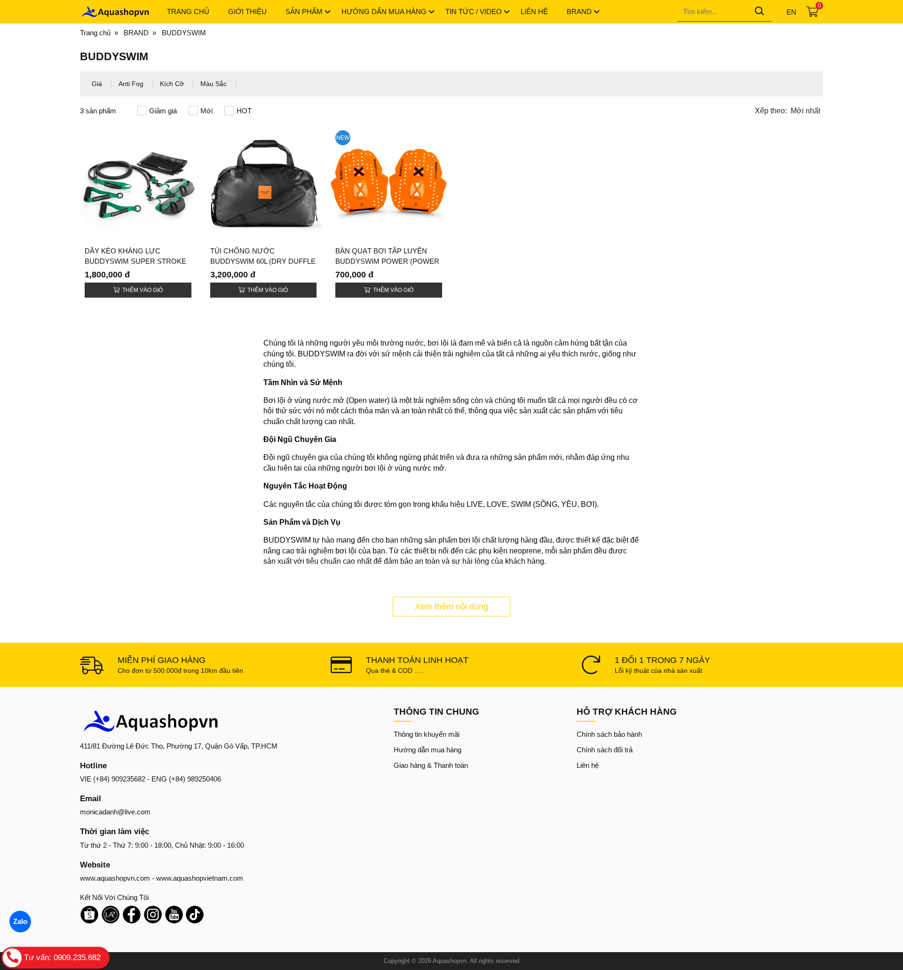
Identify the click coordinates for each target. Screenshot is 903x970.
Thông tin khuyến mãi (426, 734)
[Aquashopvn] (115, 12)
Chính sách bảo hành (609, 734)
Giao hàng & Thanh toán (431, 765)
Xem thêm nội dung (451, 606)
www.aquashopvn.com (115, 878)
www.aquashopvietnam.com (199, 878)
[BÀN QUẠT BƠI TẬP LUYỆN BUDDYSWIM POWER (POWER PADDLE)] (389, 184)
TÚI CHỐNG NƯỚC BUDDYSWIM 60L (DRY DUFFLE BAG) (263, 261)
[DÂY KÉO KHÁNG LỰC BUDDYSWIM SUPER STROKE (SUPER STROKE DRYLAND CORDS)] (138, 184)
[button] (788, 111)
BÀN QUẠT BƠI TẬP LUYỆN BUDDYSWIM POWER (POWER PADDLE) (387, 261)
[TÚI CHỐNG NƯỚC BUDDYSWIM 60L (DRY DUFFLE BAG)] (264, 184)
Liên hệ (588, 765)
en (791, 12)
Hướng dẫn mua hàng (427, 750)
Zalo (20, 921)
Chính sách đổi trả (605, 750)
